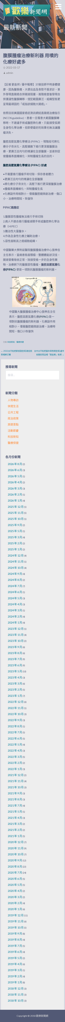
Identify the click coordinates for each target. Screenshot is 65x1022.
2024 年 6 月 (15, 592)
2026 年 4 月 (15, 482)
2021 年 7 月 (15, 805)
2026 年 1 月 (15, 500)
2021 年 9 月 (15, 793)
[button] (60, 8)
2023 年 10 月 (16, 640)
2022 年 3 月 (15, 756)
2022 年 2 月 (15, 762)
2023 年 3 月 (15, 683)
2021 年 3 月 (15, 823)
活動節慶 (13, 430)
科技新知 (11, 342)
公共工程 (13, 412)
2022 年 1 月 (15, 769)
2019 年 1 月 (15, 982)
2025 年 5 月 (15, 531)
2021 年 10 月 (16, 787)
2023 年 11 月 (16, 634)
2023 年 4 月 (15, 677)
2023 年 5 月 (15, 671)
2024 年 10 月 (16, 567)
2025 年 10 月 (16, 518)
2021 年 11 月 (16, 781)
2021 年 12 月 (16, 775)
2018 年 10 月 (16, 1000)
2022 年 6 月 (15, 738)
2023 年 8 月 (15, 653)
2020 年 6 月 (15, 878)
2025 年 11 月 (16, 512)
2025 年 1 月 (15, 549)
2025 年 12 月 (16, 506)
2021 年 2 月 (15, 829)
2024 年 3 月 (15, 610)
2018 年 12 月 (16, 988)
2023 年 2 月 (15, 689)
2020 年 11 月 (16, 848)
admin (9, 72)
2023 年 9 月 (15, 647)
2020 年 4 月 (15, 890)
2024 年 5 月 (15, 598)
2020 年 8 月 (15, 866)
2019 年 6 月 (15, 951)
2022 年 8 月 (15, 726)
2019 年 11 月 (16, 921)
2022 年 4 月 (15, 750)
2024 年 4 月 (15, 604)
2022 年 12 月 (16, 701)
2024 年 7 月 (15, 586)
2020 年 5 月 (15, 884)
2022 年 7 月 (15, 732)
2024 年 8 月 (15, 579)
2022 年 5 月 (15, 744)
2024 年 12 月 (16, 555)
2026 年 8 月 (15, 464)
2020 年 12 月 (16, 842)
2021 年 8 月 (15, 799)
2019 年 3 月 (15, 970)
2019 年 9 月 (15, 933)
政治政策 (13, 418)
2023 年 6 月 (15, 665)
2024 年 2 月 (15, 616)
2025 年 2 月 (15, 543)
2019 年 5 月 (15, 958)
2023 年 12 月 (16, 628)
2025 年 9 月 (15, 525)
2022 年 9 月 (15, 720)
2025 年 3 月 (15, 537)
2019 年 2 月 (15, 976)
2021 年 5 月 (15, 811)
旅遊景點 (13, 424)
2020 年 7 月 (15, 872)
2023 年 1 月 (15, 695)
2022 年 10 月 (16, 714)
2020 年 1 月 (15, 909)
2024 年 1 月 (15, 622)
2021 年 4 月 (15, 817)
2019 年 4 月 (15, 964)
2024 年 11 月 (16, 561)
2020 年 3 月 (15, 897)
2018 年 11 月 (16, 994)
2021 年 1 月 (15, 836)
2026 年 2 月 (15, 494)
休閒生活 (13, 406)
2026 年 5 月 (15, 476)
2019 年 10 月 (16, 927)
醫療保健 (20, 342)
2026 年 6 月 (15, 470)
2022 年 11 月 (16, 708)
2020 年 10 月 (16, 854)
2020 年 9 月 (15, 860)
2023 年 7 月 (15, 659)
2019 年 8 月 (15, 939)
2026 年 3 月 (15, 488)
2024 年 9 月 (15, 573)
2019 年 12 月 (16, 915)
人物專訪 (13, 400)
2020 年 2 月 (15, 903)
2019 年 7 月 (15, 945)
